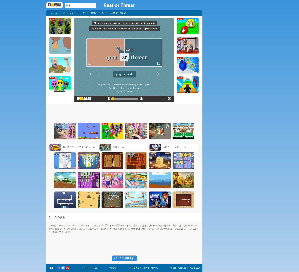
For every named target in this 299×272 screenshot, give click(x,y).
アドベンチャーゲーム (74, 13)
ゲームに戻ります (124, 258)
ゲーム (53, 13)
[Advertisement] (124, 113)
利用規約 (113, 268)
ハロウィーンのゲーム (174, 147)
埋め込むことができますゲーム (78, 147)
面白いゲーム (97, 13)
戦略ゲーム (118, 147)
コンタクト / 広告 (89, 268)
